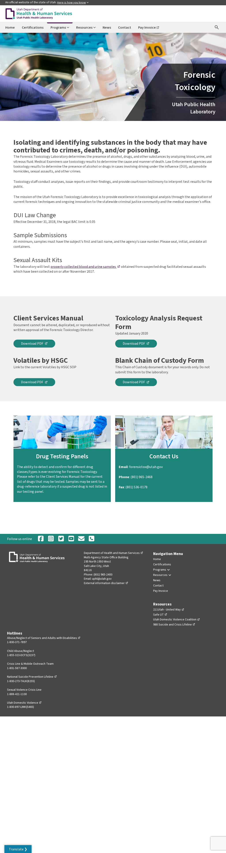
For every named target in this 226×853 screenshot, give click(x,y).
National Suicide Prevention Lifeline (32, 677)
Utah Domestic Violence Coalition (176, 619)
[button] (18, 849)
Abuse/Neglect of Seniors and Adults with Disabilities (44, 638)
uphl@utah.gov (102, 579)
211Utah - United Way (168, 609)
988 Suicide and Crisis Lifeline (174, 624)
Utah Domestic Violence (24, 703)
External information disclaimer (106, 583)
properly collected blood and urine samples (85, 266)
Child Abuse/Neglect (20, 651)
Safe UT (160, 614)
